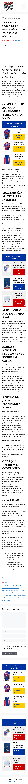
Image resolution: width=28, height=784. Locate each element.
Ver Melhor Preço (18, 137)
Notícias (7, 583)
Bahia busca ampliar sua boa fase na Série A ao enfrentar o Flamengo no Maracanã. (14, 598)
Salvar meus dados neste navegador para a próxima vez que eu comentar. (15, 646)
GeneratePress (14, 781)
